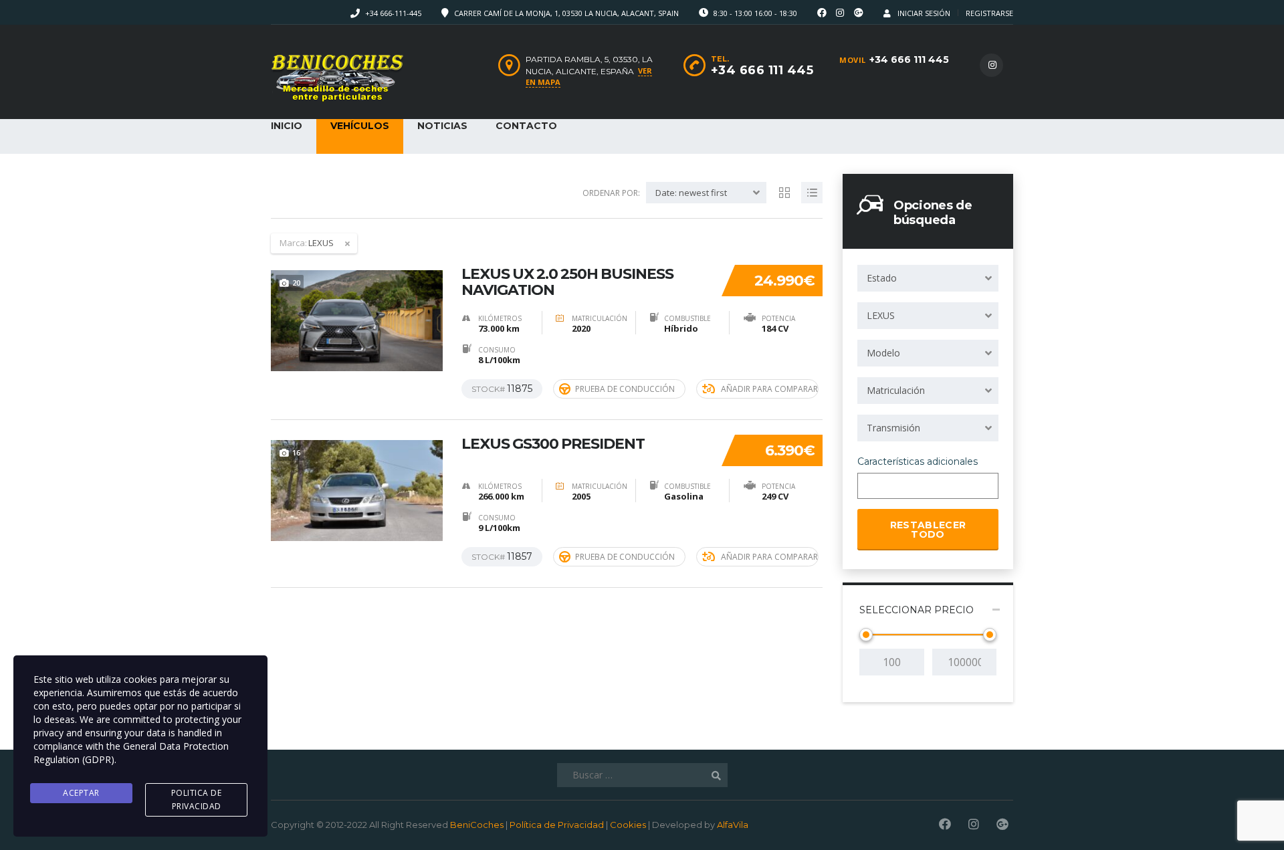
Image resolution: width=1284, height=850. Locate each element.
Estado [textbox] (882, 278)
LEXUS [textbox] (881, 315)
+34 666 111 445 (909, 60)
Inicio (286, 126)
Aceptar (81, 793)
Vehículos (359, 126)
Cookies (628, 824)
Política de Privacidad (557, 824)
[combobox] (927, 278)
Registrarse (989, 13)
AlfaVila (732, 824)
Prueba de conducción (625, 389)
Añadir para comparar (769, 389)
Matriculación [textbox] (896, 390)
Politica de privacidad (196, 799)
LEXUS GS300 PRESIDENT (553, 444)
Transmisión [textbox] (893, 427)
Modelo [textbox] (883, 352)
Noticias (442, 126)
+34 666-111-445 (393, 13)
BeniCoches (477, 824)
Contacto (526, 126)
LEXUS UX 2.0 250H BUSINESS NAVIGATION (567, 282)
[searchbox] (872, 487)
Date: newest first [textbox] (691, 193)
